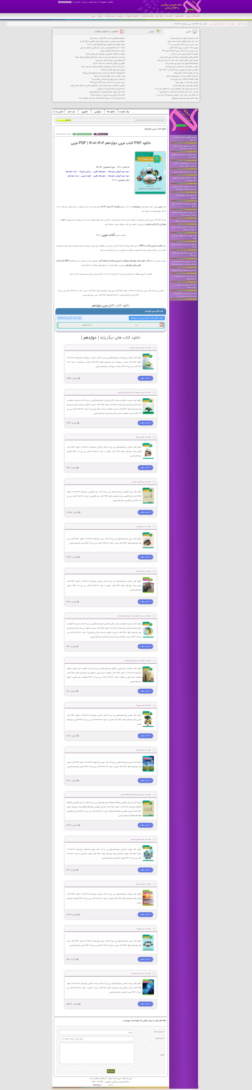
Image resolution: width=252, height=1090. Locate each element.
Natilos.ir (97, 1085)
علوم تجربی (86, 176)
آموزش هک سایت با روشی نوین (186, 82)
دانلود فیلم (180, 16)
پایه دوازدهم (71, 171)
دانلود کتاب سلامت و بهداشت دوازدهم (140, 348)
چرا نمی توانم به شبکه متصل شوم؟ (186, 73)
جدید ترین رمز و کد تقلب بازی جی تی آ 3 (183, 44)
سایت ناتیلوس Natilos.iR (67, 318)
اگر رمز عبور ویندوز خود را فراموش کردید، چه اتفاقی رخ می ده (176, 88)
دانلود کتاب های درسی (217, 24)
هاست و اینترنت (147, 16)
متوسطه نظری (99, 171)
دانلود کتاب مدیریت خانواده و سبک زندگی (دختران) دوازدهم (134, 616)
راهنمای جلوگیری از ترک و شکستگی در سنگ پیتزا (107, 38)
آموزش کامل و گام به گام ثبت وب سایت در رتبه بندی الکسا (177, 60)
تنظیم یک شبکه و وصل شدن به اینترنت (184, 54)
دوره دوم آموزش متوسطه (118, 171)
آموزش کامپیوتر (132, 16)
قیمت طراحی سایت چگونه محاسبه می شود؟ (109, 76)
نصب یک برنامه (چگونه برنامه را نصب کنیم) (183, 41)
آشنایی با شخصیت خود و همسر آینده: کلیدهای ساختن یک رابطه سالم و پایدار (97, 85)
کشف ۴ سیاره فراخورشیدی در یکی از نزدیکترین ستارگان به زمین (102, 47)
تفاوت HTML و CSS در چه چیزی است (184, 79)
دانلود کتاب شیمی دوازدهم (143, 750)
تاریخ (100, 16)
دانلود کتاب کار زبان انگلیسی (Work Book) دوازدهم (136, 795)
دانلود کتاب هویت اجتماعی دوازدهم (141, 839)
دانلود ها (169, 16)
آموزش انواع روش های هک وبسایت (185, 85)
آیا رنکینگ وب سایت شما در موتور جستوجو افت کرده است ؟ (177, 95)
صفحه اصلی (241, 24)
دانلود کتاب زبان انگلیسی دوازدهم (141, 482)
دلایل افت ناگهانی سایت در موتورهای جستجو (182, 76)
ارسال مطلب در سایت (89, 2)
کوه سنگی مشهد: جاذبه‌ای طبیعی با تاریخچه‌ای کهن (107, 91)
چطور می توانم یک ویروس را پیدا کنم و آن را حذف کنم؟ (178, 69)
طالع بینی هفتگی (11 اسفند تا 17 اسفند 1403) (109, 63)
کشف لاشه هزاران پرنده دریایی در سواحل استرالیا (107, 95)
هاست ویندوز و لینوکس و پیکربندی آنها (184, 38)
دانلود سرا (231, 24)
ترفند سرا (159, 16)
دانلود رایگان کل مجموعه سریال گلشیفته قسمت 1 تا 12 (106, 44)
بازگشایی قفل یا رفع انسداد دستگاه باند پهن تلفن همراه (179, 57)
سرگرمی (120, 16)
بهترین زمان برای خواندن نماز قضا (113, 69)
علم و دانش (110, 16)
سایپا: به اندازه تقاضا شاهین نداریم (113, 50)
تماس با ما (76, 2)
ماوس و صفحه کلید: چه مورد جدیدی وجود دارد (181, 66)
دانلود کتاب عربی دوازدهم (144, 929)
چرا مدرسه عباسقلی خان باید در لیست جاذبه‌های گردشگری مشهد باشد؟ (100, 57)
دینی (93, 16)
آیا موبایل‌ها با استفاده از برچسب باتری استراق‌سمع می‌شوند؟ (103, 73)
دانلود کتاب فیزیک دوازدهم (143, 884)
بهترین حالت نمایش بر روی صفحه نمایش (183, 47)
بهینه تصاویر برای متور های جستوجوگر (185, 98)
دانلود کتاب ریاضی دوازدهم (143, 571)
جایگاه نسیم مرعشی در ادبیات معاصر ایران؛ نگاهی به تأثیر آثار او (102, 41)
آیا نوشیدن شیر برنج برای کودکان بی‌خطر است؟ (108, 79)
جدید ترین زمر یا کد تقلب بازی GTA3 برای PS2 (107, 82)
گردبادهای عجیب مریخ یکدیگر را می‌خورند (110, 60)
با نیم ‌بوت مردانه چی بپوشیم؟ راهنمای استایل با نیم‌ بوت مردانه (103, 66)
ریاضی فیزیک (85, 171)
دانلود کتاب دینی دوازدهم (144, 526)
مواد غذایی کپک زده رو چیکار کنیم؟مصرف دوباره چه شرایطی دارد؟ (102, 98)
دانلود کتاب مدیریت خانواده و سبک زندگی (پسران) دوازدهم (134, 392)
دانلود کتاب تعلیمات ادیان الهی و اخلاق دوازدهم (138, 660)
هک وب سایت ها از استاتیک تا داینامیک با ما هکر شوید (178, 91)
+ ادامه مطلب (145, 378)
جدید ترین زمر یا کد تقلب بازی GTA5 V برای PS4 (180, 50)
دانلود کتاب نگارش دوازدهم (143, 437)
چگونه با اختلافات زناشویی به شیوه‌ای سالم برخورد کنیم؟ (105, 54)
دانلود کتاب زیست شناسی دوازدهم (141, 973)
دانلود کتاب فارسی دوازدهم (143, 705)
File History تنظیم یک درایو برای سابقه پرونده (181, 63)
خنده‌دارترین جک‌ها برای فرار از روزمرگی (111, 88)
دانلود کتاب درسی (193, 16)
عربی (136, 325)
